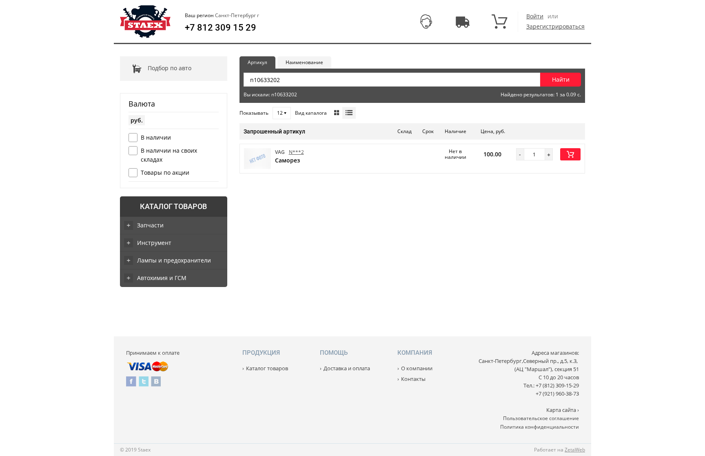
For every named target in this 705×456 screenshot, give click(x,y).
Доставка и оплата (347, 368)
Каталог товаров (173, 206)
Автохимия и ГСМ (161, 278)
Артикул (257, 62)
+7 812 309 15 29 (220, 28)
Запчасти (150, 225)
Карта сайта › (562, 410)
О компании (416, 368)
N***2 (296, 152)
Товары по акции (165, 172)
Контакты (413, 379)
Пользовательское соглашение (541, 418)
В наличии (156, 137)
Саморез (287, 160)
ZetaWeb (575, 449)
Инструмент (154, 243)
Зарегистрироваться (555, 26)
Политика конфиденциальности (539, 426)
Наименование (304, 62)
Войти (534, 16)
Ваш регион (222, 15)
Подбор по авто (169, 68)
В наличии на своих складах (169, 155)
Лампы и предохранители (174, 260)
